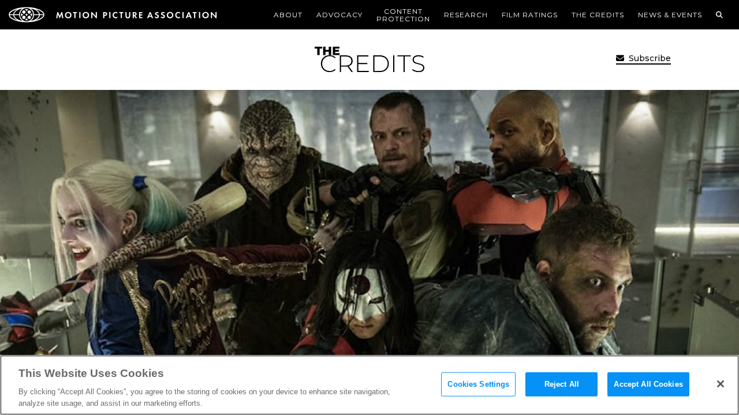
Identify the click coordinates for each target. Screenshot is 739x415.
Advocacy (339, 14)
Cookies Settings (478, 384)
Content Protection (403, 15)
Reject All (561, 384)
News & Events (670, 14)
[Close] (720, 384)
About (288, 14)
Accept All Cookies (648, 384)
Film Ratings (530, 14)
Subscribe (648, 58)
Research (466, 14)
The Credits (598, 14)
